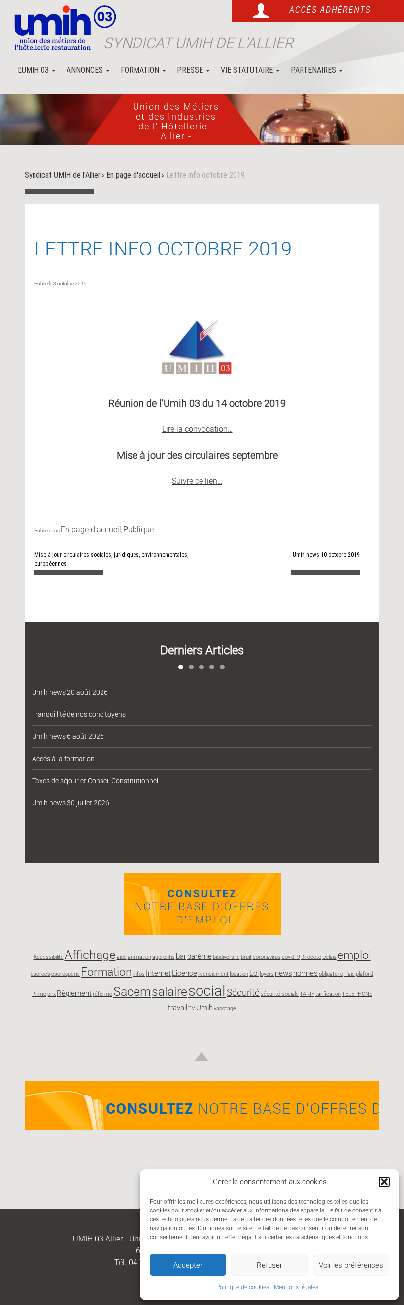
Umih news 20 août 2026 (70, 692)
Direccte (311, 957)
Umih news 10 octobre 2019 (326, 554)
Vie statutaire (248, 70)
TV (191, 1008)
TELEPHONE (357, 994)
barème (199, 956)
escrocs (40, 974)
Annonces (86, 70)
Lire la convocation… (197, 429)
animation (139, 957)
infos (139, 974)
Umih (204, 1007)
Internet (158, 973)
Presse (191, 70)
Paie (349, 974)
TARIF (307, 994)
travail (177, 1007)
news (283, 973)
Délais (329, 957)
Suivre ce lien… (197, 481)
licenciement (213, 974)
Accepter (187, 1265)
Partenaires (314, 70)
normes (305, 973)
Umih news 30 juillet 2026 (70, 803)
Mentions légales (296, 1287)
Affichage (90, 954)
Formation (141, 70)
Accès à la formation (63, 759)
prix (51, 994)
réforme (102, 994)
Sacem (132, 991)
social (207, 991)
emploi (354, 955)
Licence (184, 973)
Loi (254, 973)
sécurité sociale (280, 994)
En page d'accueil (91, 529)
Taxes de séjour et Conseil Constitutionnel (95, 781)
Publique (138, 529)
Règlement (74, 993)
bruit (246, 957)
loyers (267, 974)
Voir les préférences (351, 1265)
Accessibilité (49, 957)
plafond (364, 974)
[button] (384, 1182)
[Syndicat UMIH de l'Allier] (61, 28)
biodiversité (226, 957)
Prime (39, 994)
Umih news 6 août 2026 (68, 736)
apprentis (163, 957)
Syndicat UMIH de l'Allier (198, 43)
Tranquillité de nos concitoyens (79, 714)
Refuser (269, 1265)
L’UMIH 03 (34, 70)
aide (122, 957)
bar (181, 956)
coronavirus (267, 957)
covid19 (291, 957)
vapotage (225, 1008)
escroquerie (65, 974)
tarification (328, 994)
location (239, 974)
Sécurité (243, 992)
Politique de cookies (242, 1287)
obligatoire (331, 974)
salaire (169, 991)
